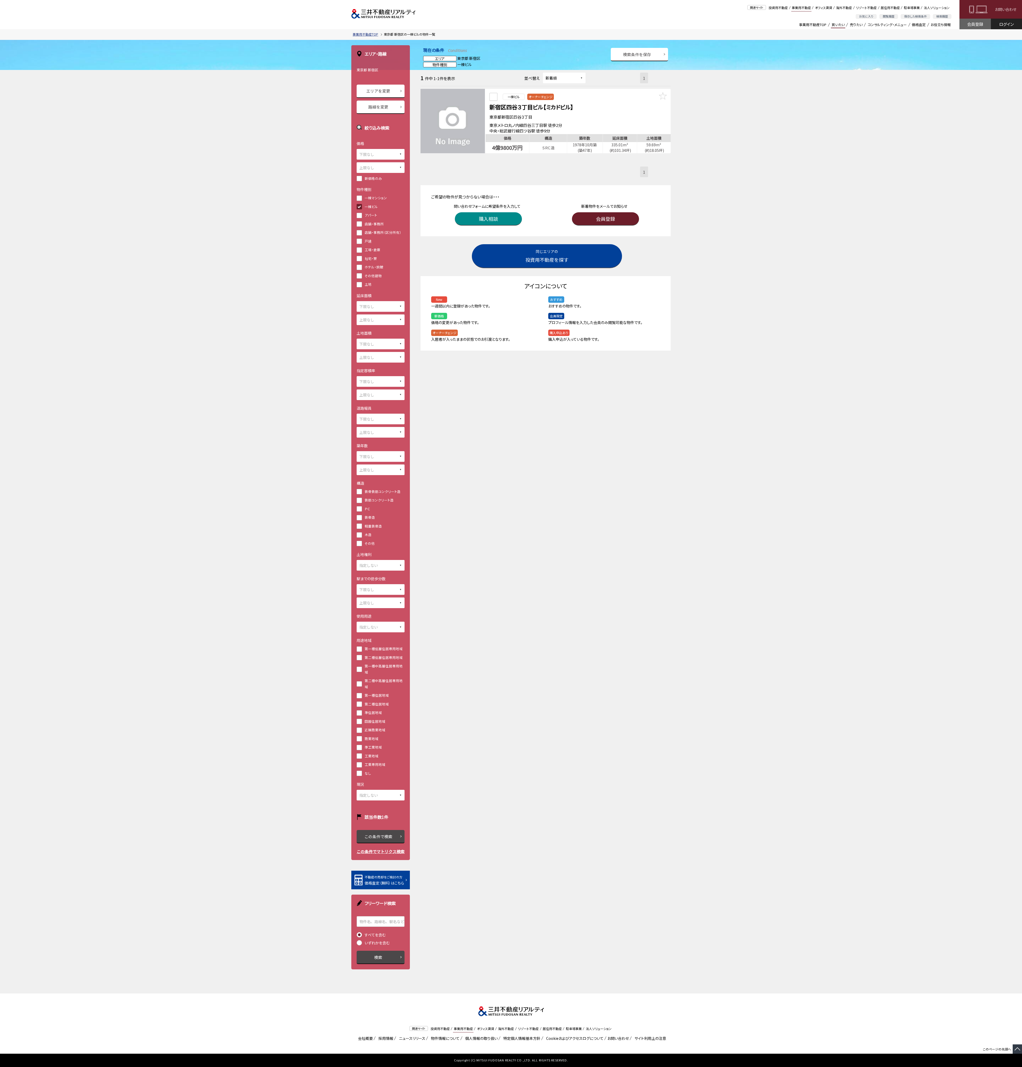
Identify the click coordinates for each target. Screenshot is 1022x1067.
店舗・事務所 (374, 223)
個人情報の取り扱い (480, 1038)
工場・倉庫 (372, 249)
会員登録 (975, 24)
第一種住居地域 (377, 695)
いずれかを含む (377, 942)
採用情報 (385, 1038)
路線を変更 (378, 107)
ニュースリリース (411, 1038)
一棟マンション (376, 197)
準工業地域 (373, 747)
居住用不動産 (890, 7)
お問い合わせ (1005, 9)
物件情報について (444, 1038)
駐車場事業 (912, 7)
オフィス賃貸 (823, 7)
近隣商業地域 (375, 729)
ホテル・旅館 (374, 266)
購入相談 (488, 218)
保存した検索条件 (915, 16)
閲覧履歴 (889, 16)
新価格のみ (373, 178)
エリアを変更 (378, 91)
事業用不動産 (801, 7)
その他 (370, 543)
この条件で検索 (378, 836)
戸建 (368, 241)
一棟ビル (371, 206)
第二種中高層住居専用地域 (384, 683)
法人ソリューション (937, 7)
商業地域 (371, 738)
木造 (368, 534)
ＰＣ (367, 508)
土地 (368, 284)
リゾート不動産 (866, 7)
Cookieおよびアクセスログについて (574, 1038)
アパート (371, 215)
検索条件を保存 (637, 54)
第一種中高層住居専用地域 (384, 669)
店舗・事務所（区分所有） (383, 232)
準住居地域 (373, 712)
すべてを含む (375, 934)
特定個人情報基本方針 (521, 1038)
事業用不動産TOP (812, 24)
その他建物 (373, 275)
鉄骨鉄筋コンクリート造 (383, 491)
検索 (378, 957)
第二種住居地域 (377, 704)
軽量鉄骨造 (373, 526)
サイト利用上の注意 (649, 1038)
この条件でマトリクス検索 (381, 851)
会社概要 (364, 1038)
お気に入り (866, 16)
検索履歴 (942, 16)
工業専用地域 (375, 764)
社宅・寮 (371, 258)
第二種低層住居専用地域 (384, 657)
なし (368, 773)
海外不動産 (844, 7)
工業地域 (371, 755)
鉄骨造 (370, 517)
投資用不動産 (778, 7)
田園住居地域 (375, 721)
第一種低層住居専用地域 (384, 648)
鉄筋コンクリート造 (379, 500)
